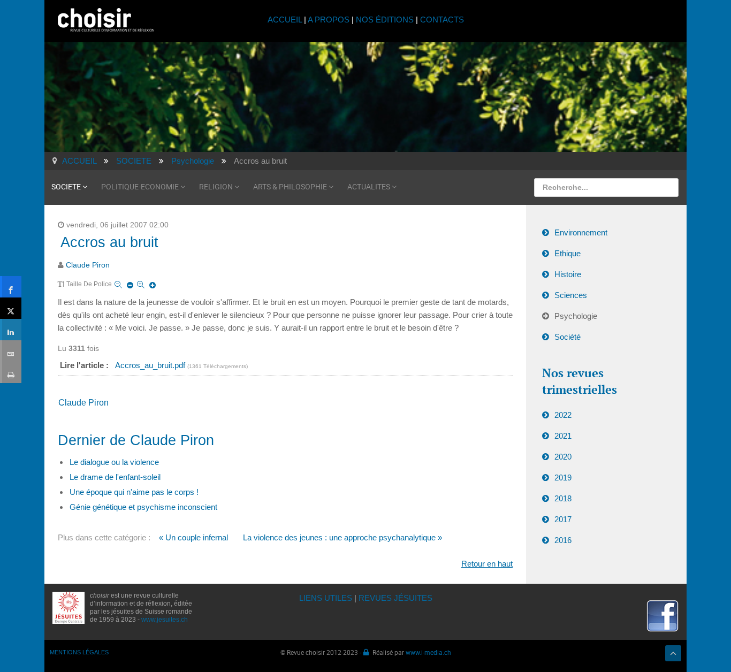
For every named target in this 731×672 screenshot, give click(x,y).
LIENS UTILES (325, 597)
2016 (563, 540)
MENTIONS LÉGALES (79, 652)
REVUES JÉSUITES (395, 597)
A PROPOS (328, 19)
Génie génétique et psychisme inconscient (143, 506)
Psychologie (575, 315)
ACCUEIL (286, 19)
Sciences (570, 295)
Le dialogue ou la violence (114, 462)
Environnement (580, 232)
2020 (563, 456)
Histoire (567, 274)
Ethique (567, 253)
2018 (563, 498)
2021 (563, 435)
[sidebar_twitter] (10, 308)
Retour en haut (487, 563)
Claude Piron (88, 265)
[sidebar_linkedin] (10, 329)
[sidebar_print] (10, 372)
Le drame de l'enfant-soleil (115, 477)
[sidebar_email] (10, 351)
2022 (563, 414)
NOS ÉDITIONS (385, 19)
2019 (563, 477)
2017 (563, 519)
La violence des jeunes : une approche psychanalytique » (342, 537)
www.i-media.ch (428, 652)
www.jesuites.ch (164, 619)
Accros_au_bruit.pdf (151, 365)
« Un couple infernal (193, 537)
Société (567, 336)
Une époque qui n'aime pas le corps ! (134, 492)
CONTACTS (442, 19)
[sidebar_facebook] (10, 286)
